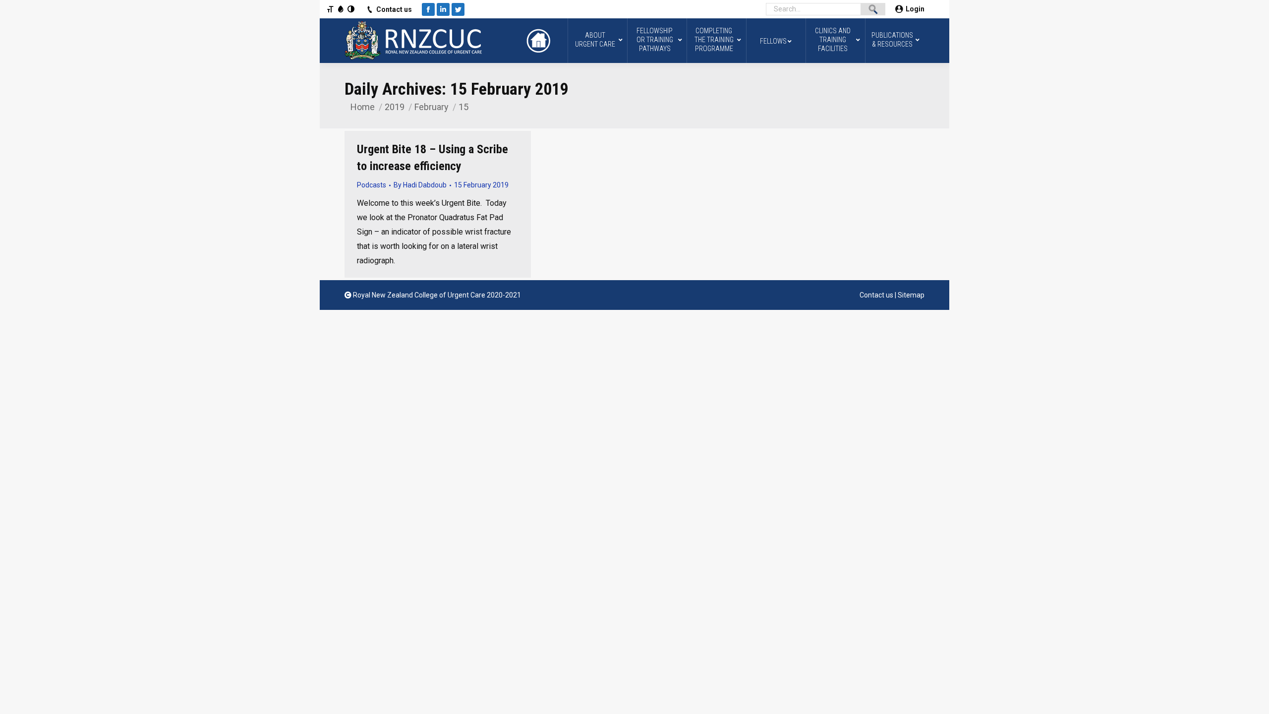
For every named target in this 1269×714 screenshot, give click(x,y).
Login (915, 9)
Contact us (394, 9)
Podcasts (371, 185)
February (431, 107)
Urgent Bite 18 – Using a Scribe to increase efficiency (432, 157)
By (420, 185)
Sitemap (911, 295)
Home (362, 107)
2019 (394, 107)
